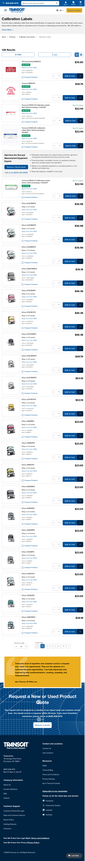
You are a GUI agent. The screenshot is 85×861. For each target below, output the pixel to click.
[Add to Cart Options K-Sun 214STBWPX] (80, 370)
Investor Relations (10, 789)
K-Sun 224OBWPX (29, 225)
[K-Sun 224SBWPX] (11, 255)
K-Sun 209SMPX (28, 508)
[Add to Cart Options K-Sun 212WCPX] (80, 588)
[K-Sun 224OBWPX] (11, 233)
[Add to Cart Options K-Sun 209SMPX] (80, 522)
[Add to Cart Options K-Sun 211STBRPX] (80, 305)
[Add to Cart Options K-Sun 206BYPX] (80, 479)
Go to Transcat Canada (51, 783)
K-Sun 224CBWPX (29, 203)
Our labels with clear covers (72, 23)
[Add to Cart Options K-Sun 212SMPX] (80, 566)
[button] (60, 10)
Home (4, 37)
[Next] (68, 646)
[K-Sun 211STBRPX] (11, 298)
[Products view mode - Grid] (81, 55)
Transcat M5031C (28, 83)
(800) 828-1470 (9, 769)
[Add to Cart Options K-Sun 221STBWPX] (80, 392)
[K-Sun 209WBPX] (11, 538)
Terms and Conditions (50, 774)
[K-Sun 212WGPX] (11, 603)
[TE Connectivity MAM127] (11, 69)
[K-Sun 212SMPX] (11, 560)
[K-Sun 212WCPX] (11, 582)
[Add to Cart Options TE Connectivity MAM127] (80, 76)
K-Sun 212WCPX (28, 574)
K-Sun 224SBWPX (29, 247)
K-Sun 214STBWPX (29, 356)
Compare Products (31, 77)
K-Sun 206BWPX (28, 443)
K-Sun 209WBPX (28, 530)
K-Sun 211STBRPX (29, 290)
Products (12, 37)
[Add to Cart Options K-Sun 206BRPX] (80, 435)
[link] (37, 646)
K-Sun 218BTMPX (28, 617)
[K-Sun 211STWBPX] (11, 342)
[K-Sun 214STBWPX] (11, 364)
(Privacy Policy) (33, 842)
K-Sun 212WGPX (28, 595)
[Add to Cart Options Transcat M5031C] (80, 97)
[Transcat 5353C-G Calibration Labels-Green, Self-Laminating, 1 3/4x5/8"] (11, 189)
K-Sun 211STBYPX (29, 312)
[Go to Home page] (17, 10)
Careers (7, 798)
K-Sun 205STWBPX (29, 269)
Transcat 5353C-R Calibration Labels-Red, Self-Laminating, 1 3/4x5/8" (36, 106)
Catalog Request (10, 824)
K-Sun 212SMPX (28, 552)
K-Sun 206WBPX (28, 486)
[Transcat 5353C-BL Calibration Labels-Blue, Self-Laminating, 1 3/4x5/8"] (11, 137)
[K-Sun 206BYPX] (11, 473)
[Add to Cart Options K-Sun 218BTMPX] (80, 631)
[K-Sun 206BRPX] (11, 429)
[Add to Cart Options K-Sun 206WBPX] (80, 501)
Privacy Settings (48, 779)
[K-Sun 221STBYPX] (11, 407)
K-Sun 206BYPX (28, 465)
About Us (7, 785)
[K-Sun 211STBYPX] (11, 320)
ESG (5, 793)
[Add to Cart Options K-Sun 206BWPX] (80, 457)
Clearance (7, 828)
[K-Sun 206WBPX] (11, 494)
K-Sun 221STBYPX (29, 399)
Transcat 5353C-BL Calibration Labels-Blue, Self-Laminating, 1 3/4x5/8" (33, 130)
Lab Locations (47, 753)
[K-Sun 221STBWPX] (11, 386)
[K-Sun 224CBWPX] (11, 211)
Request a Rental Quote (16, 167)
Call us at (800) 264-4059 (16, 172)
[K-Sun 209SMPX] (11, 516)
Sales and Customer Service (14, 815)
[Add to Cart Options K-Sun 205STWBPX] (80, 283)
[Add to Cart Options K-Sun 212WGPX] (80, 609)
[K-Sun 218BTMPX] (11, 625)
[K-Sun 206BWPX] (11, 451)
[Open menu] (5, 10)
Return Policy (9, 819)
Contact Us (46, 748)
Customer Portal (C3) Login (14, 811)
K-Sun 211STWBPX (29, 334)
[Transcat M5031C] (11, 91)
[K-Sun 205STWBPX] (11, 277)
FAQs (44, 765)
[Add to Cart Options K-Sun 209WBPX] (80, 544)
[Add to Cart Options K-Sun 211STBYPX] (80, 326)
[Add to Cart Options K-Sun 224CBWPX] (80, 217)
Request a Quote (74, 10)
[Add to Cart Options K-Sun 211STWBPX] (80, 348)
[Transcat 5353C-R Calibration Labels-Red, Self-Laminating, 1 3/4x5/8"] (11, 113)
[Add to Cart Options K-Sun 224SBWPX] (80, 261)
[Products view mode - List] (77, 55)
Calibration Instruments (27, 37)
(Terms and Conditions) (40, 838)
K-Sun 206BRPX (28, 421)
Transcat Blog (47, 770)
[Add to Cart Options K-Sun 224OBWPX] (80, 239)
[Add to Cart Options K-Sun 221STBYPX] (80, 413)
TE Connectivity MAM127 (31, 61)
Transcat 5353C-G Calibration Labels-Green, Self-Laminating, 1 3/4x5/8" (36, 181)
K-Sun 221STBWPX (29, 378)
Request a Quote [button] (42, 725)
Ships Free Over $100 (29, 67)
